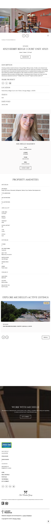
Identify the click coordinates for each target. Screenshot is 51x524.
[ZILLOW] (13, 486)
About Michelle (5, 474)
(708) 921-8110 (25, 158)
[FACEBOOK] (3, 486)
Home (3, 472)
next (27, 35)
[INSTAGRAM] (6, 486)
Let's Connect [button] (25, 416)
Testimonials (5, 479)
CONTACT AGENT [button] (25, 168)
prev (23, 35)
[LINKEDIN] (10, 486)
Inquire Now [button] (25, 57)
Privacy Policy (17, 518)
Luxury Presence (27, 515)
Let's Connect (5, 481)
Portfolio (4, 476)
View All (45, 337)
